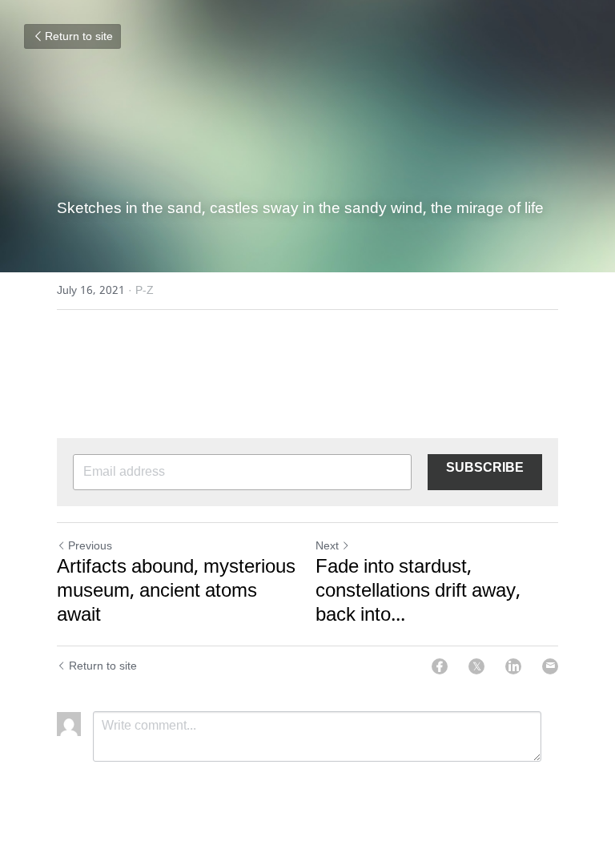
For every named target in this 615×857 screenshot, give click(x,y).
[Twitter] (476, 666)
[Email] (550, 666)
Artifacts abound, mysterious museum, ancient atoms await (176, 592)
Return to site (79, 36)
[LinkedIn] (513, 666)
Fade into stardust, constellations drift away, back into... (418, 592)
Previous (90, 546)
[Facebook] (440, 666)
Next (327, 546)
